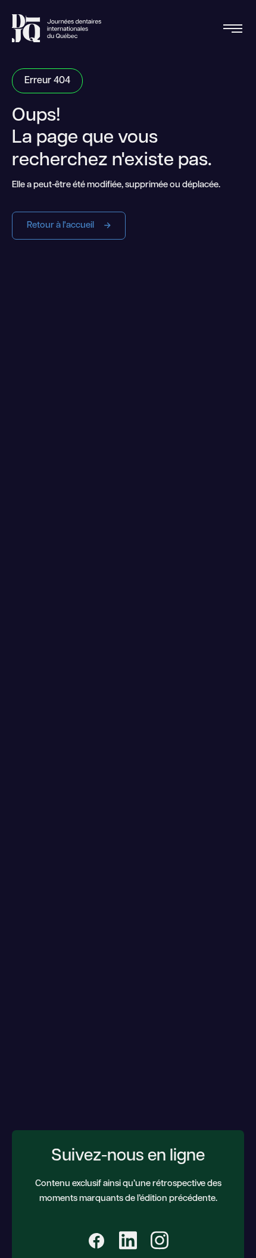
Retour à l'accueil (61, 225)
